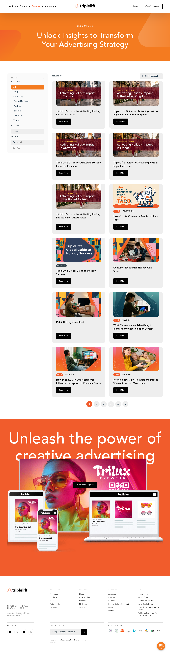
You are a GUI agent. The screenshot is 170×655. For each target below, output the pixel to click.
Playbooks (83, 604)
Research (17, 111)
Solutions (11, 6)
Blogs (81, 594)
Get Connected (152, 6)
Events (111, 611)
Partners (53, 607)
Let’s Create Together (85, 485)
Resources (36, 6)
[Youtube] (24, 632)
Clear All (15, 148)
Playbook (17, 106)
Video (16, 121)
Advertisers (54, 594)
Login (135, 6)
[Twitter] (17, 632)
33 (118, 404)
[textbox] (27, 131)
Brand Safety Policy (145, 604)
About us (112, 594)
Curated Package (21, 101)
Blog (15, 92)
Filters (14, 78)
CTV (52, 601)
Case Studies (84, 597)
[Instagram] (31, 632)
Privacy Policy (143, 594)
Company (49, 6)
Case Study (18, 97)
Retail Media (55, 604)
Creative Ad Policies (146, 601)
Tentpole (17, 116)
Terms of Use (143, 597)
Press (110, 607)
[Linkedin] (10, 632)
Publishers (54, 597)
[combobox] (27, 131)
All (14, 87)
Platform (24, 6)
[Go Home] (85, 6)
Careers (111, 601)
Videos (82, 607)
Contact (111, 597)
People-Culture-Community (119, 604)
